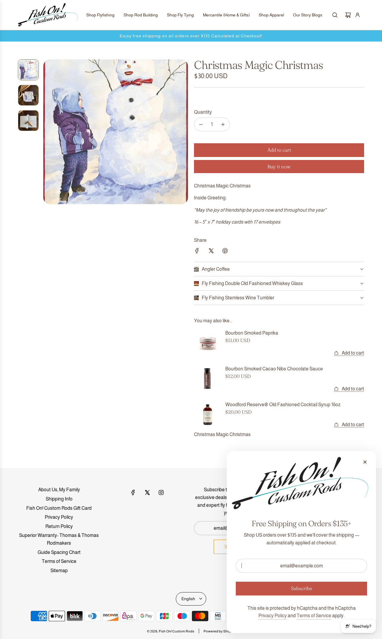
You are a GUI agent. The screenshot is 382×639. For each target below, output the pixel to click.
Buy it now (279, 167)
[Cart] (348, 14)
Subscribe (301, 588)
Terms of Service (314, 615)
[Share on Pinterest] (225, 252)
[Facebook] (133, 492)
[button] (48, 132)
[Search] (334, 14)
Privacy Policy (272, 615)
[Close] (365, 462)
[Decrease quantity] (200, 124)
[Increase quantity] (222, 124)
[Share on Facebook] (197, 252)
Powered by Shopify (219, 631)
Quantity (203, 112)
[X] (147, 492)
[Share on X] (211, 252)
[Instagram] (161, 492)
